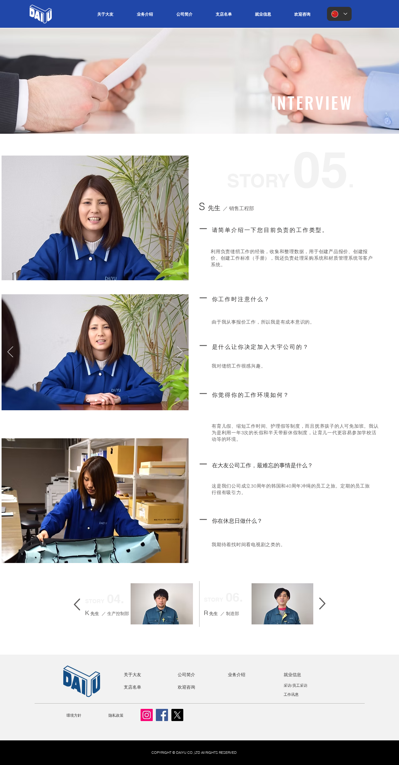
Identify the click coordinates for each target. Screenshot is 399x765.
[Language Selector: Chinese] (339, 14)
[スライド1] (88, 400)
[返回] (10, 352)
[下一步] (180, 352)
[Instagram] (147, 715)
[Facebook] (162, 715)
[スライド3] (103, 400)
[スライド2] (96, 400)
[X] (177, 715)
